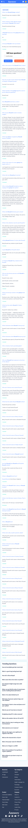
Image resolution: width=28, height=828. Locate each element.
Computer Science (19, 787)
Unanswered (5, 777)
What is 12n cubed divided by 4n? (10, 695)
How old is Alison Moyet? (8, 675)
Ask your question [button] (19, 60)
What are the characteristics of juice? (11, 737)
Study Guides (5, 802)
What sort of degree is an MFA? (10, 746)
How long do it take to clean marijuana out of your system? (13, 705)
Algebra (16, 772)
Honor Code (4, 797)
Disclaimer (17, 804)
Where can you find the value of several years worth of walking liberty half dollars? (13, 690)
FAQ (3, 807)
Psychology (17, 784)
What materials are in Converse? (10, 728)
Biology (16, 777)
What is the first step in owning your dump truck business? (13, 723)
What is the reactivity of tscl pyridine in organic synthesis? (12, 750)
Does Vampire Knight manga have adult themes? (12, 684)
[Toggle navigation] (1, 1)
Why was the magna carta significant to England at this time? (12, 732)
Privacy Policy (17, 802)
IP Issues (16, 809)
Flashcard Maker (5, 799)
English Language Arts (19, 782)
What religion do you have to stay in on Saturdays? (12, 756)
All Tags (4, 774)
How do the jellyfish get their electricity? (12, 667)
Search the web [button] (8, 60)
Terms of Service (18, 799)
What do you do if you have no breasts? (12, 710)
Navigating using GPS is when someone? (12, 714)
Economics (17, 789)
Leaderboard (5, 772)
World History (18, 779)
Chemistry (17, 774)
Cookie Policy (17, 807)
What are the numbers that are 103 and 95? (13, 718)
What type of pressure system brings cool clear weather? (12, 699)
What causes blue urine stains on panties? (12, 679)
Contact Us (17, 797)
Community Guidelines (7, 794)
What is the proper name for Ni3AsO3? (11, 741)
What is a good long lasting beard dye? (12, 671)
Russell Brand (5, 479)
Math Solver (4, 804)
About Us (17, 794)
